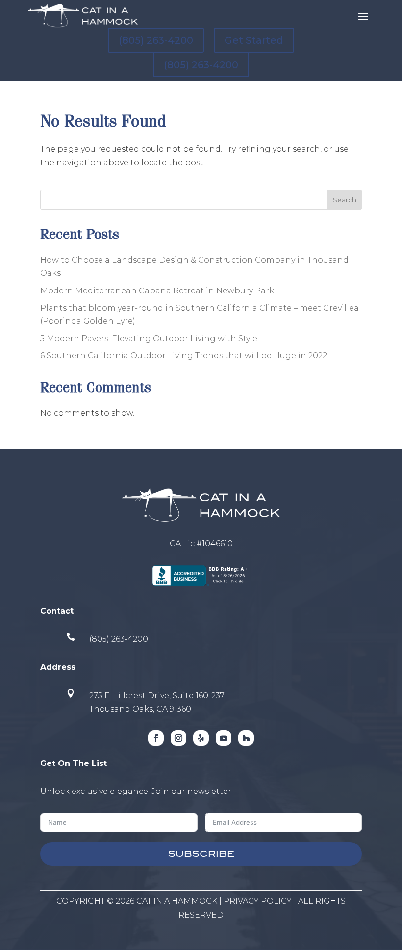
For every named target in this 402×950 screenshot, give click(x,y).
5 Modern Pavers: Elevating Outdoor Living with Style (148, 338)
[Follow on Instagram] (178, 738)
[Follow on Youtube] (223, 738)
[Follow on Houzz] (246, 738)
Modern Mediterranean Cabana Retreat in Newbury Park (157, 290)
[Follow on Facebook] (156, 738)
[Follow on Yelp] (201, 738)
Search (344, 199)
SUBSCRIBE (201, 854)
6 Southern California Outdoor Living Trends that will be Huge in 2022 (183, 355)
